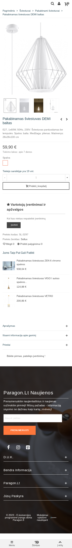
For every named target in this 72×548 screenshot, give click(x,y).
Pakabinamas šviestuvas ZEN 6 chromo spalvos (39, 262)
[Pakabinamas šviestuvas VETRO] (9, 301)
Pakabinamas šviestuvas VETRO (35, 296)
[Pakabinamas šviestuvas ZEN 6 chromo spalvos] (9, 266)
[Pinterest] (28, 447)
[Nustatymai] (59, 3)
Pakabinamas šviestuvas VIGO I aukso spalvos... (38, 280)
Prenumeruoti (19, 430)
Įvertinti (14, 225)
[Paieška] (52, 3)
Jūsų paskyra (13, 496)
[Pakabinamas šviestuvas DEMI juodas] (66, 119)
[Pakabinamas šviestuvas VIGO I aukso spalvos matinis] (9, 284)
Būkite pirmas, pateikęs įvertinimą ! (26, 356)
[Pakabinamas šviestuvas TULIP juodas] (61, 119)
